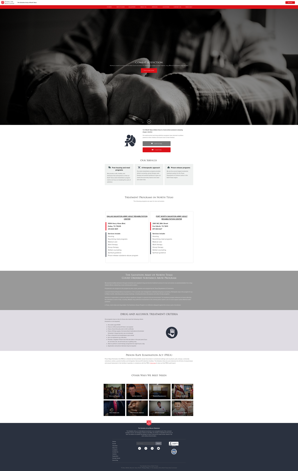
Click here (153, 363)
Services (154, 7)
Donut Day (115, 460)
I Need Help (188, 7)
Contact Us (177, 7)
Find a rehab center (149, 70)
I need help (157, 150)
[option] (149, 67)
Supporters (115, 456)
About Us (143, 7)
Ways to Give (121, 7)
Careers (114, 454)
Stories (109, 7)
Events (114, 443)
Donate (290, 2)
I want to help (157, 143)
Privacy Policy (145, 468)
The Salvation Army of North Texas (27, 2)
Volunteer (132, 7)
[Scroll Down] (149, 121)
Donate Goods (116, 458)
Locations (166, 7)
